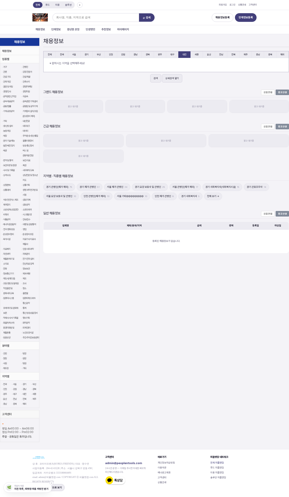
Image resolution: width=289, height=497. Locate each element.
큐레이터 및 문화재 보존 (10, 310)
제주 (34, 399)
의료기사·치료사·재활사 (29, 241)
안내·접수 (26, 219)
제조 (24, 278)
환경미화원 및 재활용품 (8, 330)
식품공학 (6, 219)
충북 (15, 404)
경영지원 (26, 91)
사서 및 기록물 (9, 170)
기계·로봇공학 (8, 111)
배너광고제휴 (164, 472)
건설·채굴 (26, 76)
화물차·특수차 (8, 322)
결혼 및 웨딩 (8, 86)
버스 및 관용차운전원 (28, 153)
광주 (5, 394)
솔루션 (68, 4)
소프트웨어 (27, 209)
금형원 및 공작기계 (30, 106)
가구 (5, 67)
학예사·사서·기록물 (10, 318)
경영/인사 (7, 91)
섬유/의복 (26, 199)
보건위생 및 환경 (9, 165)
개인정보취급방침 (166, 462)
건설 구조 (7, 76)
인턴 (5, 353)
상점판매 (6, 185)
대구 (15, 394)
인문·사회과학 (28, 249)
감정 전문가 (27, 71)
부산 (34, 384)
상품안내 (242, 4)
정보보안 (26, 268)
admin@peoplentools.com (123, 463)
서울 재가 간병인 (117, 186)
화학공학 (26, 322)
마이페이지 (123, 29)
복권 (24, 165)
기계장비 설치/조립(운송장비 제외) (30, 114)
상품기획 (26, 185)
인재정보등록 (246, 17)
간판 (5, 71)
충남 (5, 404)
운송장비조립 (28, 234)
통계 (24, 308)
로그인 (232, 4)
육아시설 (6, 239)
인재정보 (56, 29)
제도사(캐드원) (9, 278)
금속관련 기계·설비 (30, 101)
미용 (57, 4)
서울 (15, 384)
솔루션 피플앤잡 (218, 477)
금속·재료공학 (8, 101)
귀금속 (25, 96)
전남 (15, 399)
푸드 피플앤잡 (217, 467)
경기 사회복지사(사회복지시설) (222, 186)
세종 (34, 394)
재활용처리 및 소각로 (8, 261)
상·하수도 (7, 175)
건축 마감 (7, 81)
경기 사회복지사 (190, 196)
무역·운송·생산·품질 (30, 135)
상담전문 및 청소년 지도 (30, 177)
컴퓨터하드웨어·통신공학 (29, 300)
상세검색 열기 (172, 78)
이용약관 (162, 467)
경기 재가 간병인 (89, 186)
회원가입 (223, 4)
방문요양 (6, 337)
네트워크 (26, 126)
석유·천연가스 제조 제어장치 (10, 202)
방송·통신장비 (28, 145)
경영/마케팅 (27, 86)
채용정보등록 (222, 17)
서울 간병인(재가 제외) (185, 186)
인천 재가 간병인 (164, 196)
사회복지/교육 (28, 170)
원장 (24, 358)
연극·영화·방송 (9, 229)
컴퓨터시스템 (8, 298)
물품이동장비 (28, 140)
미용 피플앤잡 (217, 472)
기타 (5, 121)
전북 (24, 399)
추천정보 (106, 29)
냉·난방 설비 (8, 126)
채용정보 (40, 29)
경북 (34, 389)
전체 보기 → (213, 196)
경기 (24, 384)
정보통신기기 (8, 273)
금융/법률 (7, 106)
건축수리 (26, 81)
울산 (5, 399)
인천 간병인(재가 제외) (97, 196)
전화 (5, 268)
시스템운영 (27, 214)
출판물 (25, 293)
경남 (24, 389)
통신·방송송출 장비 (30, 313)
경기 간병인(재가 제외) (59, 186)
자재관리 (26, 254)
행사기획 (26, 318)
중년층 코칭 (73, 29)
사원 (5, 363)
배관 (5, 150)
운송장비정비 (8, 234)
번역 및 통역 (8, 160)
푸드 (47, 4)
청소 (24, 288)
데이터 (25, 131)
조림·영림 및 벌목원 (10, 283)
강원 (15, 389)
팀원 (24, 363)
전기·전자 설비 (28, 258)
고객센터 (253, 4)
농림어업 (6, 131)
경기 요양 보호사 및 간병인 (150, 186)
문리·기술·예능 (9, 140)
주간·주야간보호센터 (31, 337)
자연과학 (6, 254)
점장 (5, 358)
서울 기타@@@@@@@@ (132, 196)
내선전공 (26, 121)
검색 (156, 78)
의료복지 (6, 249)
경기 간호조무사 (256, 186)
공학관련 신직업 (9, 96)
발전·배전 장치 (9, 145)
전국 (5, 384)
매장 (5, 135)
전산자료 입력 (28, 263)
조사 (24, 283)
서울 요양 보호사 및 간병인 (61, 196)
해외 (24, 404)
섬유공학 (26, 204)
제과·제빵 (26, 273)
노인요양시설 (28, 332)
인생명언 (90, 29)
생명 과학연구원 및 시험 (30, 192)
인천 (5, 389)
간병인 (25, 67)
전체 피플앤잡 (217, 462)
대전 (24, 394)
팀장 (24, 353)
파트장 (5, 368)
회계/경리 (26, 327)
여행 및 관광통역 (29, 224)
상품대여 (6, 190)
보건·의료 (26, 160)
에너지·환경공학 (9, 224)
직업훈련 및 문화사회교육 (8, 291)
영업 (24, 229)
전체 (38, 4)
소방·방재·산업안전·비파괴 (10, 212)
